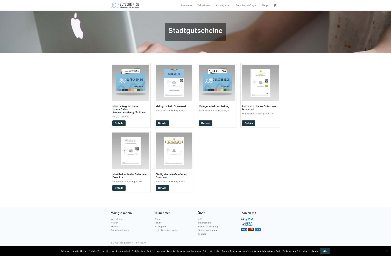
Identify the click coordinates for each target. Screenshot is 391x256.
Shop (265, 5)
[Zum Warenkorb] (275, 5)
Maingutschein (126, 242)
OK (325, 250)
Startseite (186, 5)
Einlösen (115, 226)
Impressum (140, 242)
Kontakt (202, 233)
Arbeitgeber (223, 5)
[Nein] (387, 250)
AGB (200, 219)
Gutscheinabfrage (246, 5)
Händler (158, 222)
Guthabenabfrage (120, 230)
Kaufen (114, 222)
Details (119, 123)
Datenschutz (204, 222)
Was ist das (116, 219)
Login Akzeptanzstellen (166, 230)
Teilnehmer (203, 5)
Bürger (158, 219)
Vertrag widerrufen (207, 230)
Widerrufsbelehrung (208, 226)
